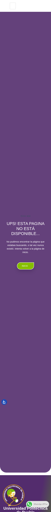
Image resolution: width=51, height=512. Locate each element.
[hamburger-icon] (13, 6)
